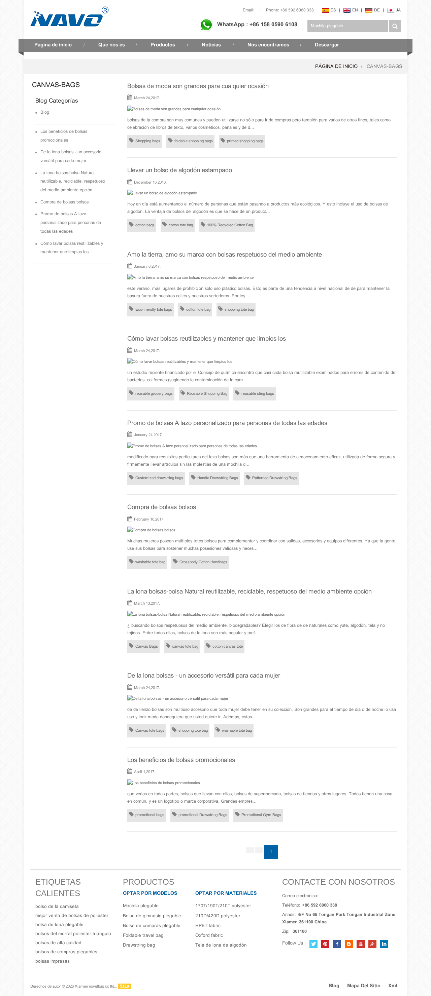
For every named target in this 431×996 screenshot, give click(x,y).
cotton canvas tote (227, 647)
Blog (44, 112)
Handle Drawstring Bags (217, 478)
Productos (163, 45)
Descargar (327, 45)
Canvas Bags (146, 647)
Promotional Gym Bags (261, 815)
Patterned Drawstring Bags (274, 478)
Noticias (211, 45)
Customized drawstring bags (159, 478)
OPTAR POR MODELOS (150, 893)
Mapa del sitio (363, 986)
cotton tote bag (181, 225)
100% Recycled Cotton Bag (230, 225)
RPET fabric (208, 925)
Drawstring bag (139, 945)
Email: (248, 10)
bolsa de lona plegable (59, 924)
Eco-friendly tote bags (153, 310)
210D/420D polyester (217, 916)
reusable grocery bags (154, 394)
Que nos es (111, 45)
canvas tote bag (185, 647)
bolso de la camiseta (57, 906)
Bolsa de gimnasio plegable (152, 916)
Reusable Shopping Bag (207, 394)
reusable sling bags (257, 394)
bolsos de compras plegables (66, 952)
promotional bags (149, 815)
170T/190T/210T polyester (223, 906)
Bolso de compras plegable (151, 925)
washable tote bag (150, 562)
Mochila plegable (141, 906)
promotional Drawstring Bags (202, 815)
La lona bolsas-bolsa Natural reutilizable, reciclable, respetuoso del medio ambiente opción (72, 182)
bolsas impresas (52, 961)
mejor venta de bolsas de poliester (71, 915)
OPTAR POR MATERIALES (226, 893)
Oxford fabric (209, 935)
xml (392, 986)
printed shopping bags (245, 141)
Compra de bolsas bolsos (64, 202)
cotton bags (145, 225)
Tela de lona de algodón (221, 945)
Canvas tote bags (149, 731)
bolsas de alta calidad (58, 943)
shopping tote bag (239, 310)
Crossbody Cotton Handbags (203, 562)
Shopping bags (147, 141)
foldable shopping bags (193, 141)
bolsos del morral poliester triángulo (73, 933)
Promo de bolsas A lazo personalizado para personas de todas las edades (70, 223)
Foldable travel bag (143, 935)
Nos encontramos (268, 45)
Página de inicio (53, 45)
